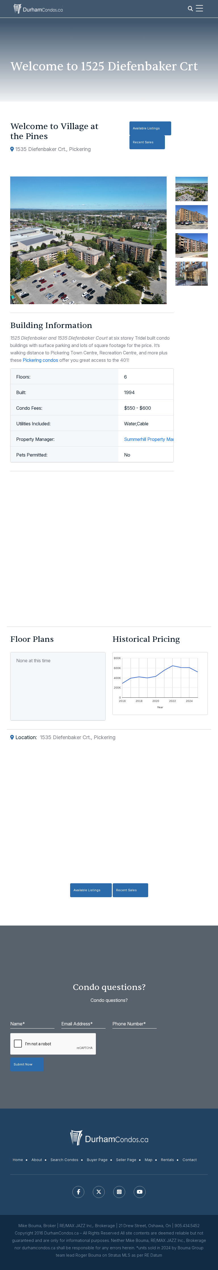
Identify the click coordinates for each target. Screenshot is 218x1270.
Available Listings (146, 128)
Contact (190, 1160)
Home (18, 1160)
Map (148, 1160)
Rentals (167, 1160)
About (37, 1160)
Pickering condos (40, 360)
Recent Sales (143, 142)
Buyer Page (97, 1160)
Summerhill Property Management (158, 439)
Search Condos (64, 1160)
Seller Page (126, 1160)
